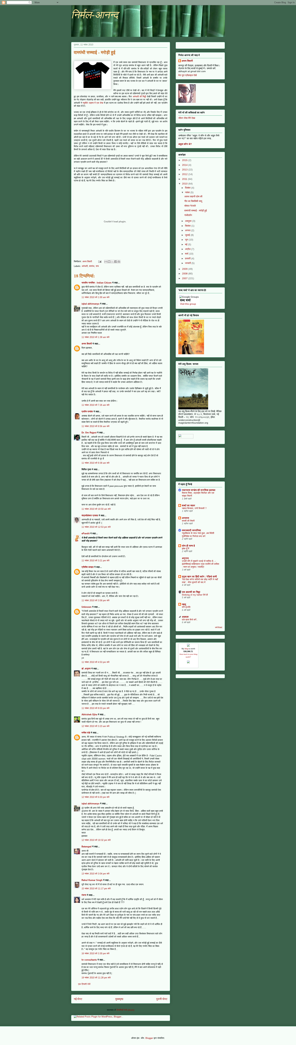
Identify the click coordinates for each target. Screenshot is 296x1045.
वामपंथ (91, 266)
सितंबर (188, 225)
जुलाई (188, 235)
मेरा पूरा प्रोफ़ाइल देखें (187, 75)
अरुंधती (85, 266)
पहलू (184, 604)
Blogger (149, 1038)
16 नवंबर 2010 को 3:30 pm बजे (95, 953)
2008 (185, 273)
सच (97, 266)
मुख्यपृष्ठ (119, 999)
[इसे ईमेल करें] (106, 261)
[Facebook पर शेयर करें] (115, 261)
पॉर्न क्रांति (186, 607)
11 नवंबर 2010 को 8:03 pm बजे (95, 708)
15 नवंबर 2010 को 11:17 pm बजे (96, 888)
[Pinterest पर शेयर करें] (119, 261)
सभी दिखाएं (218, 627)
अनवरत (185, 518)
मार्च (187, 253)
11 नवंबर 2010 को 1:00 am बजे (95, 297)
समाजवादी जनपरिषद (191, 530)
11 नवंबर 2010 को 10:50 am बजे (96, 509)
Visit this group (188, 303)
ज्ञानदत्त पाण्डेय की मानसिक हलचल (198, 490)
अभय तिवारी (87, 343)
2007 (185, 278)
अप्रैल (188, 249)
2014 (185, 165)
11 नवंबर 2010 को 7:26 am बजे (95, 405)
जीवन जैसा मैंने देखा (186, 118)
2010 (185, 183)
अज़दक (185, 616)
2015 (185, 160)
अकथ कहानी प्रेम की (193, 196)
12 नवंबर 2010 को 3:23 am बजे (95, 726)
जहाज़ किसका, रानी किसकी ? (194, 508)
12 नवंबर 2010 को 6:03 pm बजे (95, 797)
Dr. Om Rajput (89, 432)
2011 (185, 179)
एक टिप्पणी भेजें (84, 984)
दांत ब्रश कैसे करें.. (190, 619)
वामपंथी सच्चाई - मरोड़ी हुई (195, 210)
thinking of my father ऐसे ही (195, 594)
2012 (185, 174)
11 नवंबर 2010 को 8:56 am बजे (95, 426)
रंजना (84, 895)
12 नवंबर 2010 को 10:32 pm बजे (96, 840)
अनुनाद (185, 558)
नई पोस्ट (78, 999)
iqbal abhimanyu (90, 303)
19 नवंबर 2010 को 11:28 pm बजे (96, 977)
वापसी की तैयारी (188, 521)
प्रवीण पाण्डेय (87, 411)
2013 (185, 169)
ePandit (86, 533)
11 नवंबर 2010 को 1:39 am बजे (95, 337)
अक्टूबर (188, 221)
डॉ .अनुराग (86, 668)
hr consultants (89, 960)
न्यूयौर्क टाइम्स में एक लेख (93, 103)
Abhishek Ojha (89, 714)
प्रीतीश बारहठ (88, 567)
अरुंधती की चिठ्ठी (139, 96)
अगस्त (188, 230)
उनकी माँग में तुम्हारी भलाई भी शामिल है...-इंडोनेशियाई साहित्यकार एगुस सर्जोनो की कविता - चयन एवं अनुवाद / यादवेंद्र (200, 564)
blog (186, 649)
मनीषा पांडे (86, 732)
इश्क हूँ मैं (185, 548)
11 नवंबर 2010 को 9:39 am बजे (95, 463)
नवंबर (187, 192)
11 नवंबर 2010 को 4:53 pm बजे (95, 662)
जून (187, 239)
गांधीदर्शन (188, 215)
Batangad (86, 846)
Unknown (86, 607)
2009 (185, 269)
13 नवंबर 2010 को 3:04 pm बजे (95, 873)
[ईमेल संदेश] (99, 261)
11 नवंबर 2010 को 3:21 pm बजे (95, 560)
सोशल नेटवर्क (190, 205)
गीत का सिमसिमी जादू (193, 201)
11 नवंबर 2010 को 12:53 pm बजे (96, 527)
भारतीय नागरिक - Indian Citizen (97, 282)
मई (186, 244)
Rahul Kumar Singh (92, 880)
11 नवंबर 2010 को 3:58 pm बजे (95, 600)
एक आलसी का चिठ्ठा (191, 592)
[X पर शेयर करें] (112, 261)
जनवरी (188, 263)
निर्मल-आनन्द (94, 15)
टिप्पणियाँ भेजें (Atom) (125, 1010)
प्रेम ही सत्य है (188, 545)
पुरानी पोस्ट (161, 999)
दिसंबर (188, 187)
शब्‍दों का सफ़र (188, 505)
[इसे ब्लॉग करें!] (109, 261)
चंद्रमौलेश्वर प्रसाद (90, 515)
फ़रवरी (188, 258)
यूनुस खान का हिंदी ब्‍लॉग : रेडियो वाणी (199, 576)
